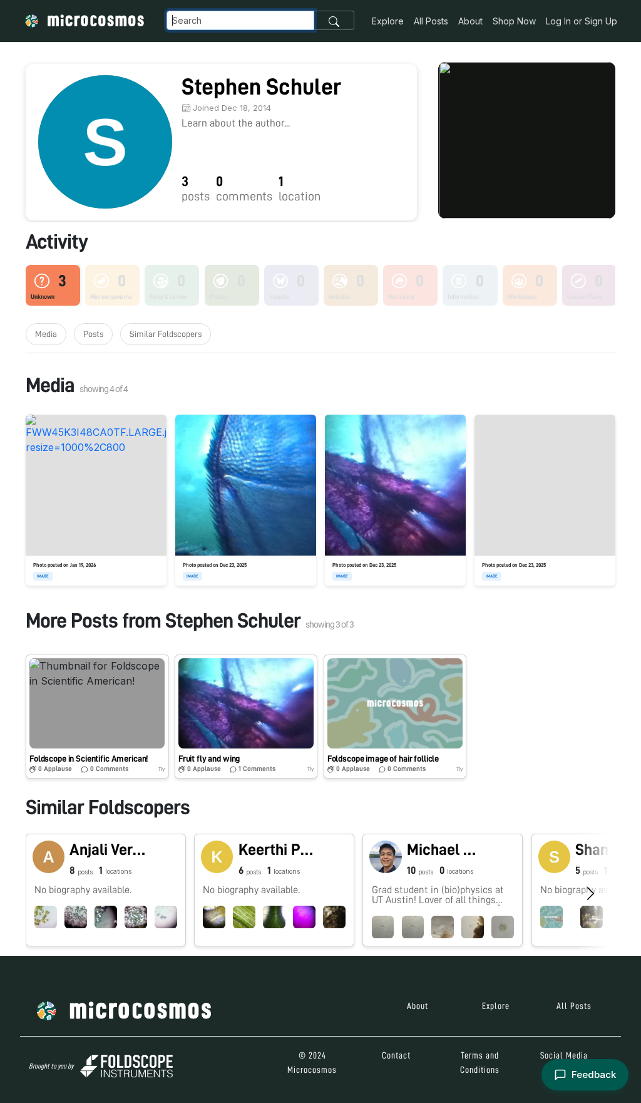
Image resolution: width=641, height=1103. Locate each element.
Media (46, 333)
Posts (93, 333)
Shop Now (514, 21)
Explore (388, 21)
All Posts (431, 21)
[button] (97, 717)
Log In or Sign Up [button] (581, 21)
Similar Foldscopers (166, 333)
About (470, 21)
